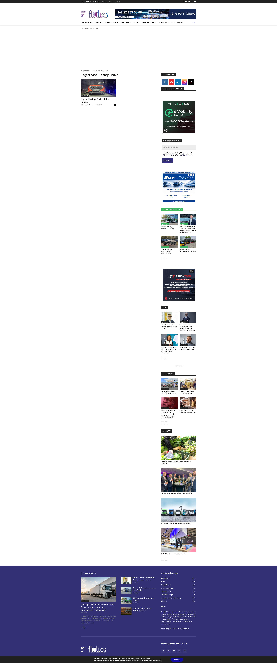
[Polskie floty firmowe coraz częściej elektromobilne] (169, 242)
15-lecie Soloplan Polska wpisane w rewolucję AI (176, 493)
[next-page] (166, 258)
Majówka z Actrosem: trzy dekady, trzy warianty (176, 524)
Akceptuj (177, 660)
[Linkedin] (189, 1)
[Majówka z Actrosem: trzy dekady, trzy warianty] (178, 510)
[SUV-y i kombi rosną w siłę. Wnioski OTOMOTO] (126, 611)
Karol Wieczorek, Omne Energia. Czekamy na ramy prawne (169, 326)
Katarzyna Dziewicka (87, 105)
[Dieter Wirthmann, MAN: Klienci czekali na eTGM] (188, 340)
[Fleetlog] (98, 14)
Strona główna (85, 71)
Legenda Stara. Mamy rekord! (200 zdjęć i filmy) (169, 392)
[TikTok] (192, 1)
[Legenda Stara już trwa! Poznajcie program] (188, 384)
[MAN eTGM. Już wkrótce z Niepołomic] (178, 540)
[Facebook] (183, 1)
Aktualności (84, 95)
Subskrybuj (167, 160)
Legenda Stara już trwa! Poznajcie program (187, 392)
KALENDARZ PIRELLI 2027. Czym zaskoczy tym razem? (188, 412)
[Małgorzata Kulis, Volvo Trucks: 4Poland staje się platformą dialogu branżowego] (169, 340)
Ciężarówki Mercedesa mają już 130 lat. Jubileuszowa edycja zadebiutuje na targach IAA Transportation (168, 413)
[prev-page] (162, 258)
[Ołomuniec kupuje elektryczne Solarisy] (169, 219)
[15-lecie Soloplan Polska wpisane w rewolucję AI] (178, 480)
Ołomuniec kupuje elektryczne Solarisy (167, 227)
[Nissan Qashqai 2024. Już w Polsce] (98, 88)
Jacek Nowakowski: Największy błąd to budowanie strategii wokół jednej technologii (187, 327)
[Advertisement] (138, 46)
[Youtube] (195, 1)
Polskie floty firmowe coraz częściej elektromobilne (167, 251)
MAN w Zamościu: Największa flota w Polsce (188, 250)
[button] (193, 22)
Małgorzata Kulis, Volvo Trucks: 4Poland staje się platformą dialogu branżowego (169, 350)
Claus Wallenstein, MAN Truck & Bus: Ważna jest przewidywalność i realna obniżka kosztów (188, 229)
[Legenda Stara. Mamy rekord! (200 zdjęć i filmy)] (169, 384)
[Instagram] (186, 1)
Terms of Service (182, 155)
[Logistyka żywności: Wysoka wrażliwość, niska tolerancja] (178, 448)
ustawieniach (156, 661)
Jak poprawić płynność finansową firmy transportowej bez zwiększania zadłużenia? (97, 607)
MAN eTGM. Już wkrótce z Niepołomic (173, 554)
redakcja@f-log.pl (183, 629)
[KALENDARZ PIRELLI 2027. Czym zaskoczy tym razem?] (188, 403)
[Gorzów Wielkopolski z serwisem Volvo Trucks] (126, 590)
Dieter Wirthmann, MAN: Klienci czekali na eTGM (187, 348)
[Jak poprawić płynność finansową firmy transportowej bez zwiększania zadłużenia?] (98, 589)
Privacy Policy (168, 155)
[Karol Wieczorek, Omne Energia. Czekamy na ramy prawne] (169, 317)
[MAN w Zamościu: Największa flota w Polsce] (188, 242)
